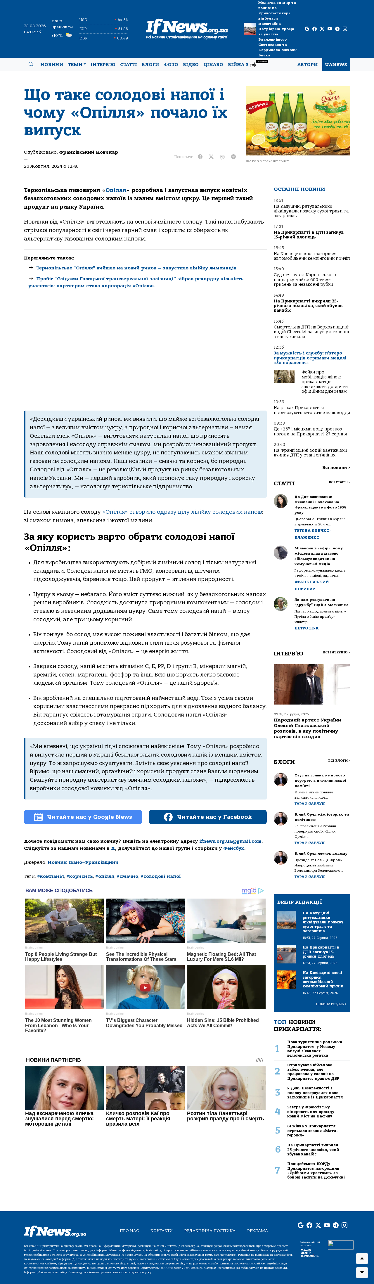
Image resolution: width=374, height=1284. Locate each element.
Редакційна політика (210, 1230)
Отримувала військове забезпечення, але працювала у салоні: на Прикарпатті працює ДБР (313, 1072)
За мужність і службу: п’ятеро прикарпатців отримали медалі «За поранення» (310, 358)
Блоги (150, 64)
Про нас (129, 1230)
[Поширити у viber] (222, 157)
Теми (75, 64)
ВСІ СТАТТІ (339, 482)
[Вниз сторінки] (362, 1272)
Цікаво (213, 64)
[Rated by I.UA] (341, 1244)
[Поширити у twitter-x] (211, 157)
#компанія (50, 876)
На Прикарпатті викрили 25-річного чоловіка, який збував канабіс (308, 306)
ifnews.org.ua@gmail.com (230, 841)
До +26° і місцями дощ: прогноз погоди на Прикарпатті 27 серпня (310, 431)
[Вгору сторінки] (362, 1258)
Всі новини (336, 467)
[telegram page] (337, 29)
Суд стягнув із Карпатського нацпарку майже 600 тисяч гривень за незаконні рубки (305, 279)
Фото (171, 64)
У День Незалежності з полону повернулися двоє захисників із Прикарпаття (315, 1092)
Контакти (161, 1230)
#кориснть (79, 876)
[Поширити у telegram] (233, 157)
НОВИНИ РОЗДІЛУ (331, 1004)
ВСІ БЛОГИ (339, 761)
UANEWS (336, 64)
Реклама (257, 1230)
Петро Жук (307, 628)
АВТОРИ (307, 64)
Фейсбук (233, 848)
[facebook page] (314, 29)
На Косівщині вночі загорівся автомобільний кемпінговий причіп (312, 256)
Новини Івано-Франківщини (83, 862)
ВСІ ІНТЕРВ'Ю (336, 652)
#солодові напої (161, 876)
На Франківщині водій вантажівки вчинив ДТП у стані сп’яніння (310, 453)
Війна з (247, 63)
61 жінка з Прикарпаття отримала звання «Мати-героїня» (312, 1130)
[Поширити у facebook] (200, 157)
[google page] (307, 29)
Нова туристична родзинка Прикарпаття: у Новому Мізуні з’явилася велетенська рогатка (314, 1049)
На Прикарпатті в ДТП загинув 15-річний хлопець (309, 235)
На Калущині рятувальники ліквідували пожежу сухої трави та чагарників (311, 211)
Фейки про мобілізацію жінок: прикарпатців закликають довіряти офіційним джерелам (325, 382)
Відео (191, 64)
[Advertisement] (145, 352)
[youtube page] (330, 29)
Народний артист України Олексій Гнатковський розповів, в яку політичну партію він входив (307, 728)
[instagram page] (345, 29)
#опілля (104, 876)
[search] (31, 64)
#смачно (127, 876)
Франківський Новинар (88, 152)
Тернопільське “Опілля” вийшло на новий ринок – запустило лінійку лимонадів (136, 268)
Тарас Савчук (310, 804)
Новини (51, 64)
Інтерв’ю (103, 64)
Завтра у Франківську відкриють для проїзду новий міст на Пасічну (310, 1111)
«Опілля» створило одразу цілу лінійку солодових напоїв (182, 512)
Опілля (115, 190)
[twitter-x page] (322, 29)
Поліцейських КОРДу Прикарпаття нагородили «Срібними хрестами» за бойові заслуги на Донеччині (316, 1170)
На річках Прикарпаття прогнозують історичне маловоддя (312, 410)
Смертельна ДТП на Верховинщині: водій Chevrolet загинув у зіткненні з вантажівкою (311, 332)
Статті (128, 64)
